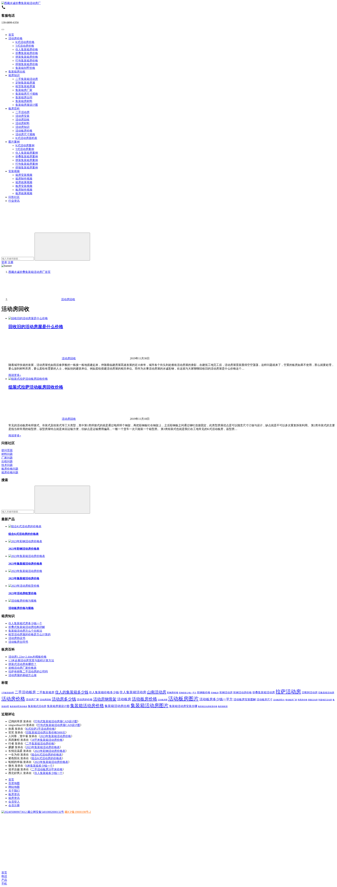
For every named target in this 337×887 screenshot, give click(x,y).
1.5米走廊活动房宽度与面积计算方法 (31, 660)
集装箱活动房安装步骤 (183, 706)
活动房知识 (22, 126)
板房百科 (14, 108)
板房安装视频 (23, 185)
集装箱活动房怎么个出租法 (25, 630)
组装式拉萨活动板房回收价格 (35, 387)
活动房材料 (22, 123)
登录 (4, 262)
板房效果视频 (23, 193)
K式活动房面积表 (26, 138)
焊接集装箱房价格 (26, 64)
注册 (10, 262)
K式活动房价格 (24, 42)
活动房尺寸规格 (25, 134)
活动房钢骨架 (104, 699)
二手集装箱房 (45, 692)
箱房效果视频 (23, 182)
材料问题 (7, 453)
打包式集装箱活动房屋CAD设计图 (55, 721)
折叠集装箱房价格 (26, 53)
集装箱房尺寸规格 (26, 93)
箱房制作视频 (23, 178)
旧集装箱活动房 (326, 692)
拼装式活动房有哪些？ (22, 664)
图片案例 (14, 141)
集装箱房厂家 (23, 90)
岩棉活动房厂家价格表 (22, 667)
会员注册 (14, 805)
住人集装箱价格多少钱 (104, 692)
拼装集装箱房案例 (26, 160)
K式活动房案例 (24, 145)
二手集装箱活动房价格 (40, 743)
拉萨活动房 (288, 691)
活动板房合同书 (18, 641)
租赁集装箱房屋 (25, 86)
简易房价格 (302, 700)
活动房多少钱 (64, 699)
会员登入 (14, 801)
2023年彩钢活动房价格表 (23, 548)
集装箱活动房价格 (87, 705)
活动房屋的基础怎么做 (22, 675)
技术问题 (7, 465)
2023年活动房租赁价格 (22, 593)
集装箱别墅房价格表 (18, 706)
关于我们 (14, 790)
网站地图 (14, 786)
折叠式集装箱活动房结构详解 (26, 627)
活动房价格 (15, 38)
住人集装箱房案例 (26, 152)
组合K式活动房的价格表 (23, 533)
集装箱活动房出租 (117, 706)
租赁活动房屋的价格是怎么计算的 (29, 634)
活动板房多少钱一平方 (216, 699)
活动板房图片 (183, 698)
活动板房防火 (279, 700)
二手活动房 (22, 112)
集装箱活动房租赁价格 (207, 706)
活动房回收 (22, 119)
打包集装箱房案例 (26, 163)
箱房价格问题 (9, 472)
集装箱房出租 (16, 71)
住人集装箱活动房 (133, 692)
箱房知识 (14, 75)
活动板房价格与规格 (21, 608)
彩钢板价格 (203, 692)
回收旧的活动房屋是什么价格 (35, 326)
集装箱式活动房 (37, 706)
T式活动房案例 (24, 149)
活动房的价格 (84, 699)
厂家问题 (7, 457)
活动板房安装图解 (244, 699)
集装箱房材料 (23, 101)
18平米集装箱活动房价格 (47, 739)
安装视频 (14, 171)
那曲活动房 (313, 700)
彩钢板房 (215, 693)
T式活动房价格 (24, 45)
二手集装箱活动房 (26, 78)
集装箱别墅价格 (25, 67)
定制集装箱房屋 (25, 82)
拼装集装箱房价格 (26, 56)
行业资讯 (14, 200)
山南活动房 (156, 692)
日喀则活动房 (310, 692)
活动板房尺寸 (264, 699)
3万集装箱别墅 (7, 693)
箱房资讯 (14, 798)
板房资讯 (14, 794)
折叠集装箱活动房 (263, 692)
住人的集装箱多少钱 (71, 692)
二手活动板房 (25, 692)
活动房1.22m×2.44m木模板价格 (27, 656)
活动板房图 (162, 700)
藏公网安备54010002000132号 (45, 811)
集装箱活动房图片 (149, 705)
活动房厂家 (32, 699)
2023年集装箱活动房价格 (23, 578)
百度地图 (14, 783)
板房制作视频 (23, 189)
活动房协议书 (16, 638)
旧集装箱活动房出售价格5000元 (45, 732)
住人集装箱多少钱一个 (48, 773)
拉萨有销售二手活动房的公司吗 (28, 671)
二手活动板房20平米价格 (47, 769)
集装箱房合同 (23, 97)
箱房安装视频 (23, 174)
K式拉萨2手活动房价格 (40, 728)
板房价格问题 (9, 468)
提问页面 (7, 450)
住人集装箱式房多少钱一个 (25, 623)
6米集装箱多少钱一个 (39, 765)
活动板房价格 (23, 130)
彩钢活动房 (226, 692)
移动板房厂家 (291, 700)
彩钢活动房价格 (242, 692)
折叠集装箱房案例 (26, 156)
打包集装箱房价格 (26, 60)
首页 (11, 34)
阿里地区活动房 (325, 700)
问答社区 (14, 197)
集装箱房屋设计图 (26, 104)
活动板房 (124, 699)
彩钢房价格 (172, 692)
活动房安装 (22, 115)
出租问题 (7, 461)
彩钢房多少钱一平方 (187, 693)
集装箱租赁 (223, 706)
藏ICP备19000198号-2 (78, 811)
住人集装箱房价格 (26, 49)
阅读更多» (14, 375)
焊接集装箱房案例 (26, 167)
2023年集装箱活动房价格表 (25, 563)
